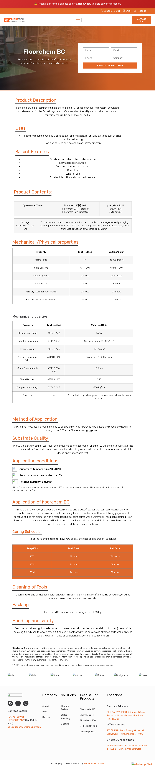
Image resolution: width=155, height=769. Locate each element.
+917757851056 (16, 716)
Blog (44, 711)
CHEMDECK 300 (88, 726)
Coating (65, 724)
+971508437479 (16, 720)
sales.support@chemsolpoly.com (24, 727)
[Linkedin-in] (18, 703)
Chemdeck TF (87, 715)
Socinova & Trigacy (94, 763)
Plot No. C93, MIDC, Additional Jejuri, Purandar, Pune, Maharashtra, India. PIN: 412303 (126, 715)
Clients (46, 717)
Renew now (84, 3)
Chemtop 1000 (87, 731)
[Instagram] (25, 703)
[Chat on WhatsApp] (142, 764)
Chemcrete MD (88, 709)
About (45, 706)
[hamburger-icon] (78, 20)
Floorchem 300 (88, 720)
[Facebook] (10, 703)
